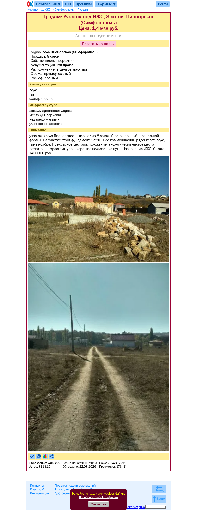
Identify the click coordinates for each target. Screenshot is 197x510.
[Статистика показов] (45, 456)
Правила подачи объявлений (75, 485)
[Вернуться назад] (159, 489)
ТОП (67, 4)
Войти (163, 4)
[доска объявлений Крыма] (29, 4)
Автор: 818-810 (39, 466)
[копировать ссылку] (51, 456)
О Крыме (106, 4)
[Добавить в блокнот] (32, 456)
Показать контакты (98, 43)
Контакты (37, 485)
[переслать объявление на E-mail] (38, 456)
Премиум (84, 4)
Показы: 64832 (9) (112, 463)
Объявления (48, 4)
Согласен (98, 504)
